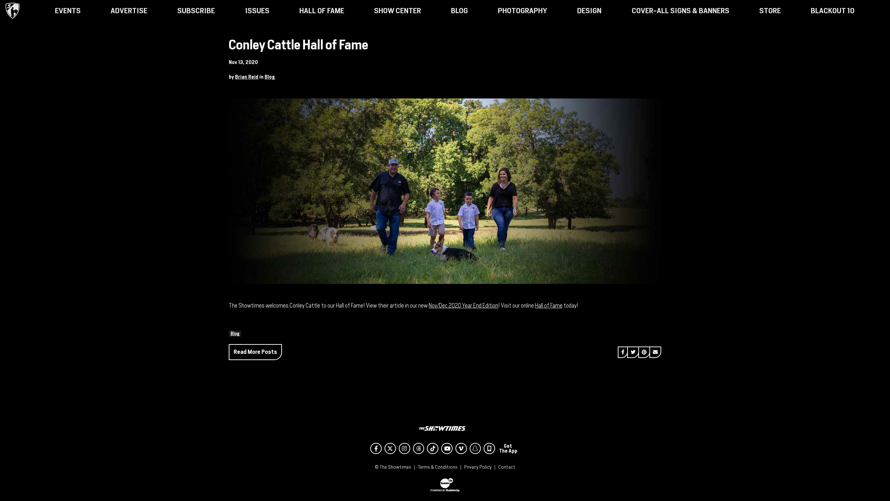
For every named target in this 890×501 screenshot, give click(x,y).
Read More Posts (255, 352)
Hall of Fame (549, 305)
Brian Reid (246, 77)
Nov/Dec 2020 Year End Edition (463, 305)
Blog (270, 77)
